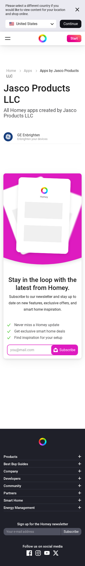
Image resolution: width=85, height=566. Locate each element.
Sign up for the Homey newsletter (42, 524)
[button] (30, 24)
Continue (70, 24)
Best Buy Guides (16, 464)
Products (10, 457)
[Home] (43, 38)
